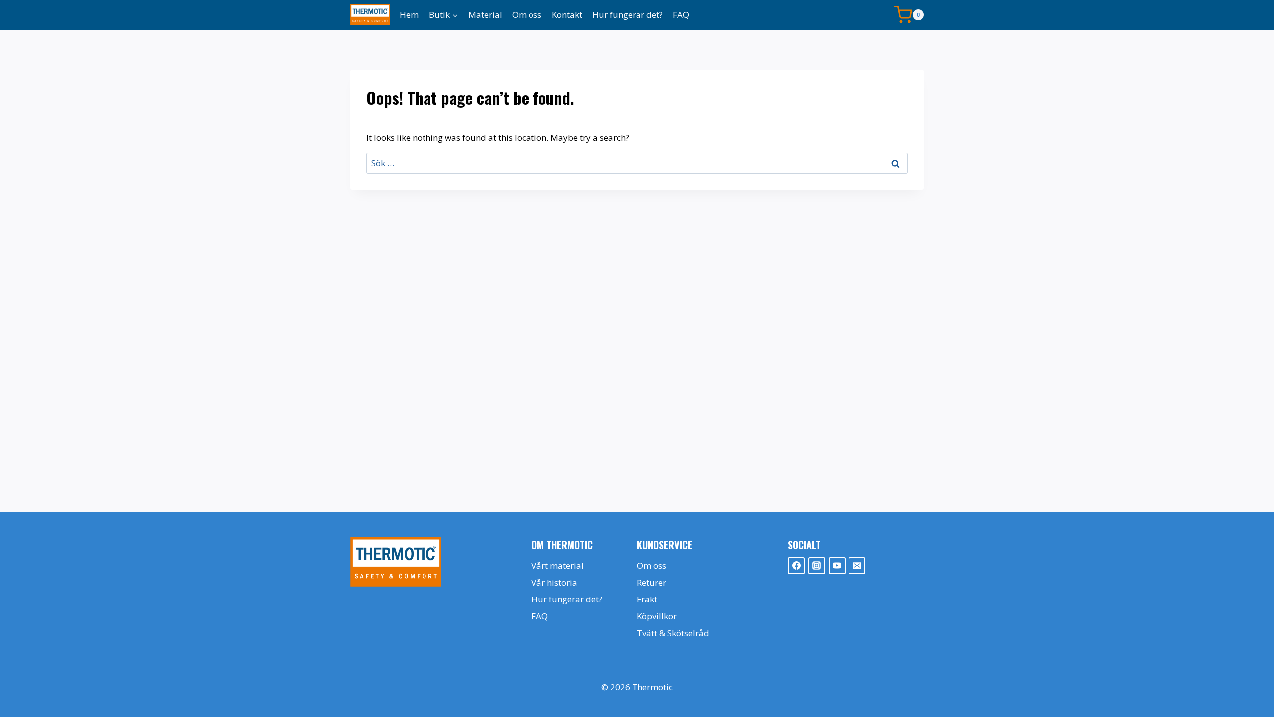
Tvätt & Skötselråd (673, 633)
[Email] (857, 565)
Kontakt (567, 14)
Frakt (647, 599)
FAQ (681, 14)
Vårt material (557, 565)
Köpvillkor (657, 616)
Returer (651, 582)
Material (485, 14)
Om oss (526, 14)
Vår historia (554, 582)
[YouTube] (837, 565)
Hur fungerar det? (627, 14)
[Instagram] (816, 565)
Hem (409, 14)
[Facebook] (796, 565)
